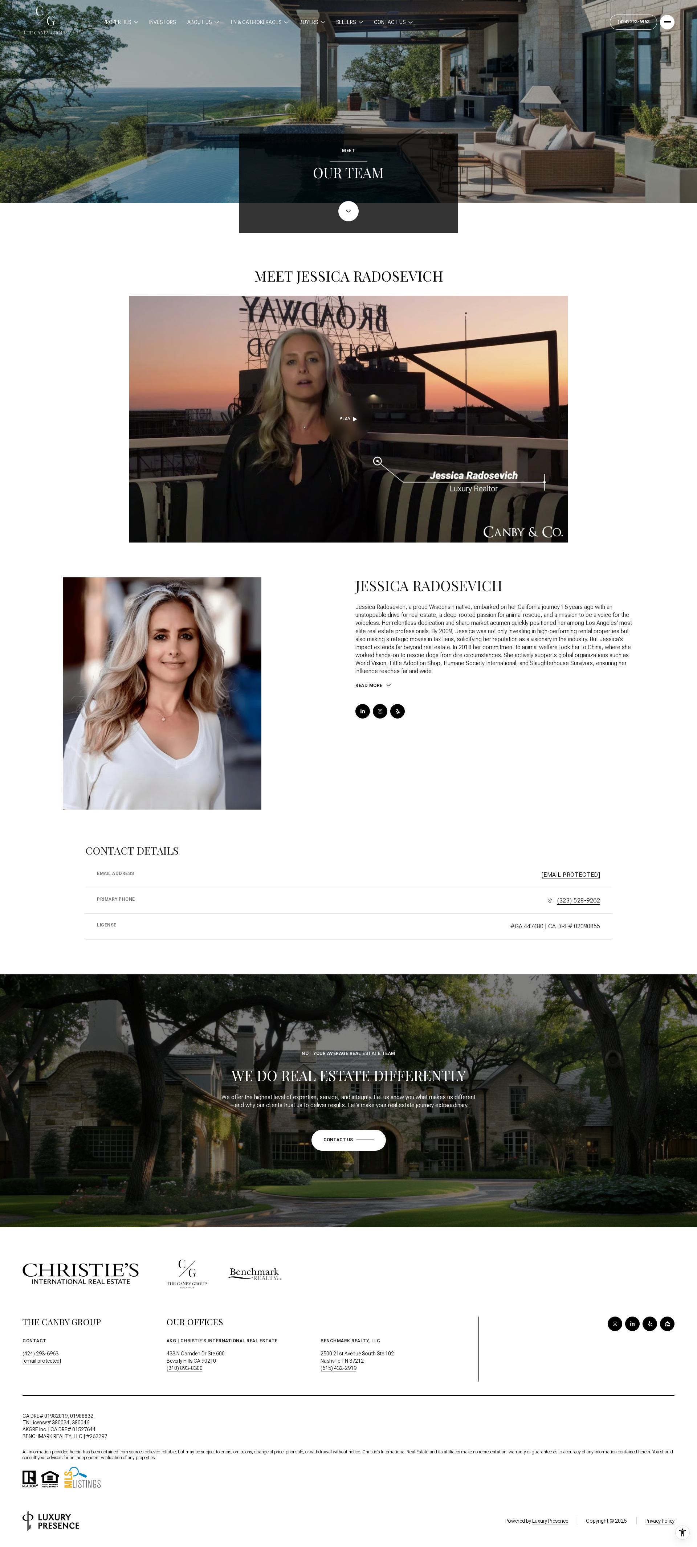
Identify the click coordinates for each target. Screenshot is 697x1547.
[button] (348, 1140)
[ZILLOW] (667, 1324)
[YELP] (397, 711)
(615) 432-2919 (338, 1368)
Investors (162, 22)
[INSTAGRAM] (380, 711)
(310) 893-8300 (185, 1368)
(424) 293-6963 (633, 21)
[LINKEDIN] (362, 711)
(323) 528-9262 (578, 900)
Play (344, 418)
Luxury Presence (550, 1521)
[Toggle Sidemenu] (667, 22)
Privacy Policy (659, 1521)
